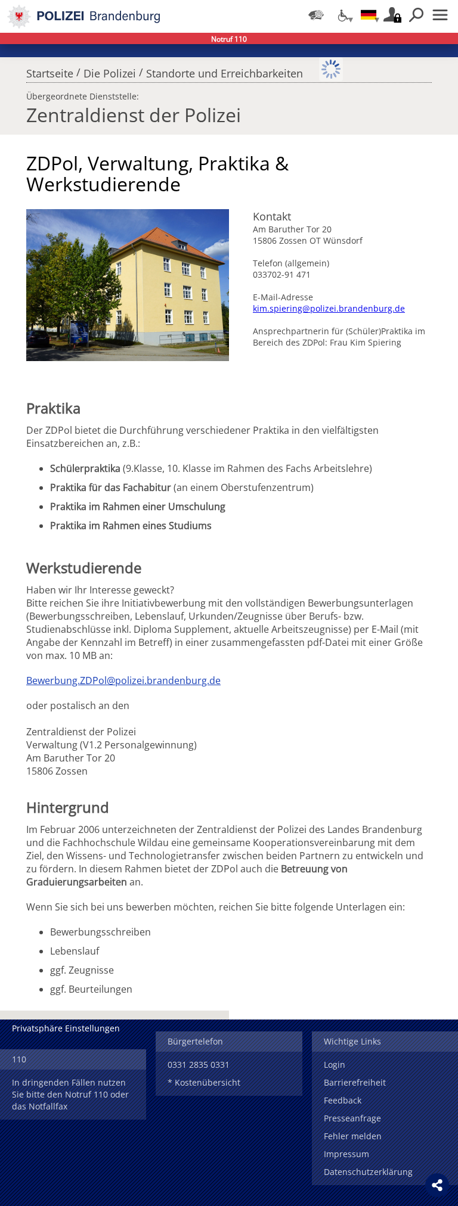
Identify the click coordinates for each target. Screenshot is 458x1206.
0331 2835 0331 (199, 1064)
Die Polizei (109, 70)
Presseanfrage (352, 1118)
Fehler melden (353, 1136)
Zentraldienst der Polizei (133, 115)
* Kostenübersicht (204, 1082)
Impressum (346, 1154)
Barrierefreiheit (355, 1082)
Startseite (49, 70)
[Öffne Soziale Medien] (437, 1185)
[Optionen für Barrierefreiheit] (342, 15)
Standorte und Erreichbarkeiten (224, 70)
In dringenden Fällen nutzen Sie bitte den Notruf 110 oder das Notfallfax (70, 1094)
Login (334, 1064)
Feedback (342, 1100)
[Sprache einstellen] (368, 15)
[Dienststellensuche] (316, 15)
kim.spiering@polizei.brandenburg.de (329, 308)
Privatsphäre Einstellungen (66, 1028)
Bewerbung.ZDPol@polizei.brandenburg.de (123, 680)
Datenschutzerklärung (368, 1171)
